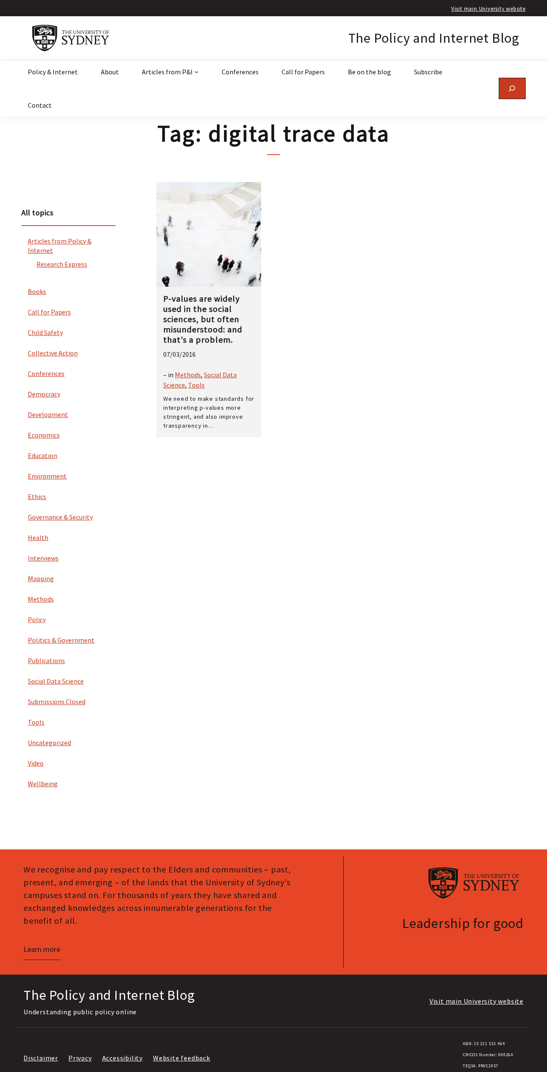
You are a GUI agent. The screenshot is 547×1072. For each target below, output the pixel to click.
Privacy (80, 1058)
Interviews (43, 558)
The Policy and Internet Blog (433, 38)
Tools (36, 722)
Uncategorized (49, 742)
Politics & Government (61, 640)
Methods (41, 599)
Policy (37, 619)
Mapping (41, 578)
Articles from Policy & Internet (59, 246)
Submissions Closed (56, 701)
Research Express (61, 264)
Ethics (37, 496)
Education (42, 455)
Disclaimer (41, 1058)
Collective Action (53, 353)
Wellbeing (43, 783)
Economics (44, 435)
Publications (46, 660)
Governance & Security (60, 517)
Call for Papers (49, 312)
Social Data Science (56, 681)
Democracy (44, 394)
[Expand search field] (512, 88)
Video (36, 763)
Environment (47, 476)
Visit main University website (488, 8)
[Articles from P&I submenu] (196, 72)
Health (38, 537)
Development (48, 414)
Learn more (42, 949)
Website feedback (181, 1058)
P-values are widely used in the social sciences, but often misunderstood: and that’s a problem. (202, 319)
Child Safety (45, 332)
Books (37, 291)
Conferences (46, 373)
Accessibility (122, 1058)
